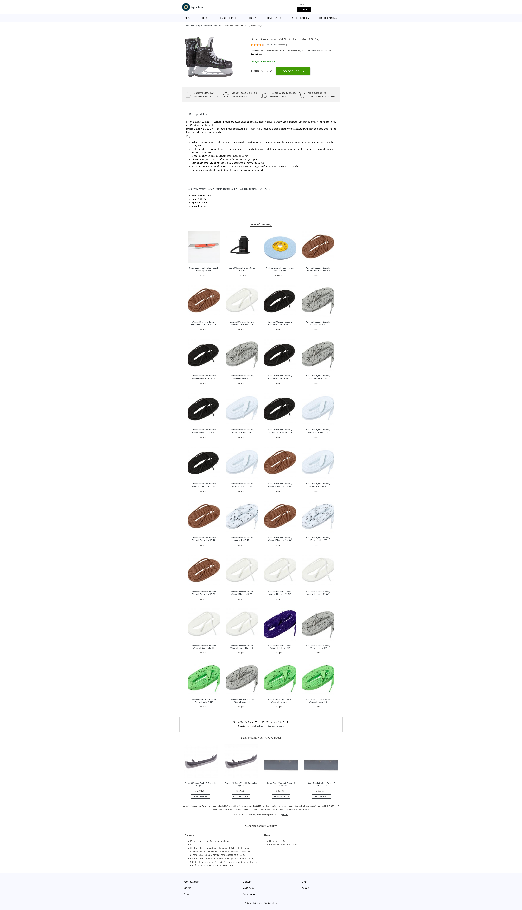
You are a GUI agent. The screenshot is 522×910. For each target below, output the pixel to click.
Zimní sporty (207, 26)
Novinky (187, 888)
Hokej (204, 18)
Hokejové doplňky (228, 18)
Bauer (312, 51)
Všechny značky (191, 882)
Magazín (247, 882)
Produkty (194, 26)
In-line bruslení (299, 18)
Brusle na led (274, 18)
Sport (200, 26)
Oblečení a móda (327, 18)
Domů (187, 18)
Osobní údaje (249, 894)
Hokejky (252, 18)
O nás (304, 882)
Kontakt (305, 888)
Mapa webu (248, 888)
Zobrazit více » (257, 54)
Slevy (186, 894)
